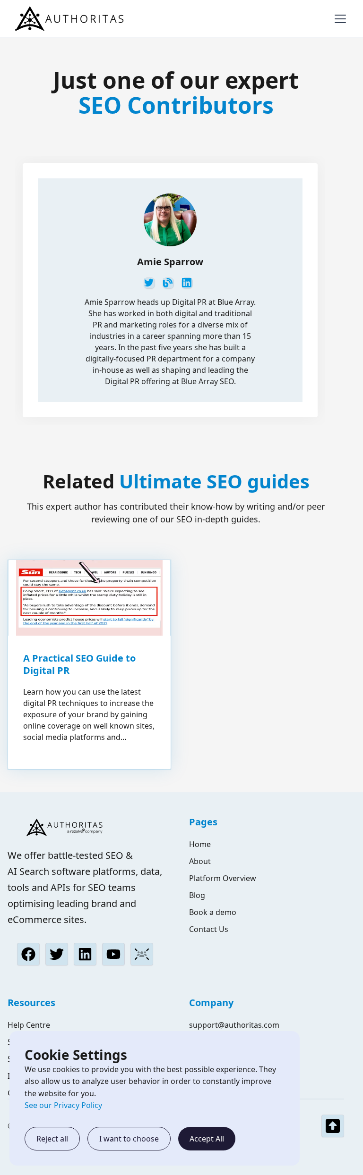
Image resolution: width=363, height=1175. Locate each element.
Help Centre (29, 1025)
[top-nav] (332, 1126)
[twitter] (149, 283)
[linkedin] (187, 283)
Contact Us (208, 929)
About (200, 861)
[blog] (168, 283)
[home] (72, 18)
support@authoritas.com (234, 1025)
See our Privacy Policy (63, 1105)
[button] (338, 19)
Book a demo (212, 912)
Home (200, 844)
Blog (197, 895)
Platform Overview (222, 878)
